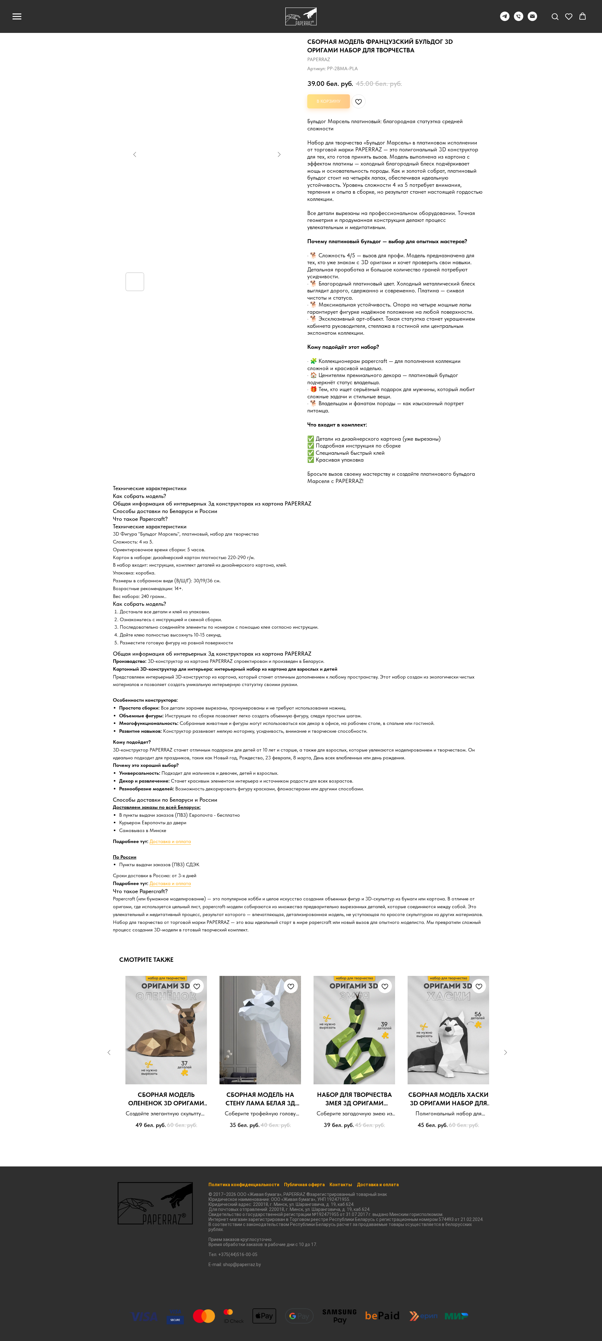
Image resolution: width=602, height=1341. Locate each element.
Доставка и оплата (170, 841)
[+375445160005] (518, 19)
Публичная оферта (304, 1184)
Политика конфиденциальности (244, 1184)
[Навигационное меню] (17, 16)
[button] (555, 16)
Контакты (341, 1184)
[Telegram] (505, 19)
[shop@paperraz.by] (532, 19)
